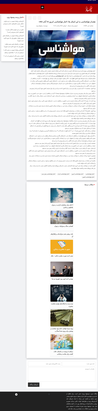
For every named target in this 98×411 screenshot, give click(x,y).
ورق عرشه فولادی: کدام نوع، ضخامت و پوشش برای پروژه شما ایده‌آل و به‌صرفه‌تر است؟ (62, 331)
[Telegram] (16, 394)
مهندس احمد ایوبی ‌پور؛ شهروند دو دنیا (62, 279)
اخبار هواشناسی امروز (77, 174)
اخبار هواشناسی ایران (63, 174)
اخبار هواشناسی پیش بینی (48, 174)
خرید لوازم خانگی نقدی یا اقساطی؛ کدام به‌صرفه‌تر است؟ (13, 24)
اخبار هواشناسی (91, 71)
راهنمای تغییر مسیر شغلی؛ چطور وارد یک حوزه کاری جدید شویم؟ (13, 38)
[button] (42, 7)
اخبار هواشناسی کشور (88, 177)
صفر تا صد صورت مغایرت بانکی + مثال (62, 256)
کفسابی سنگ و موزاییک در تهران (63, 226)
